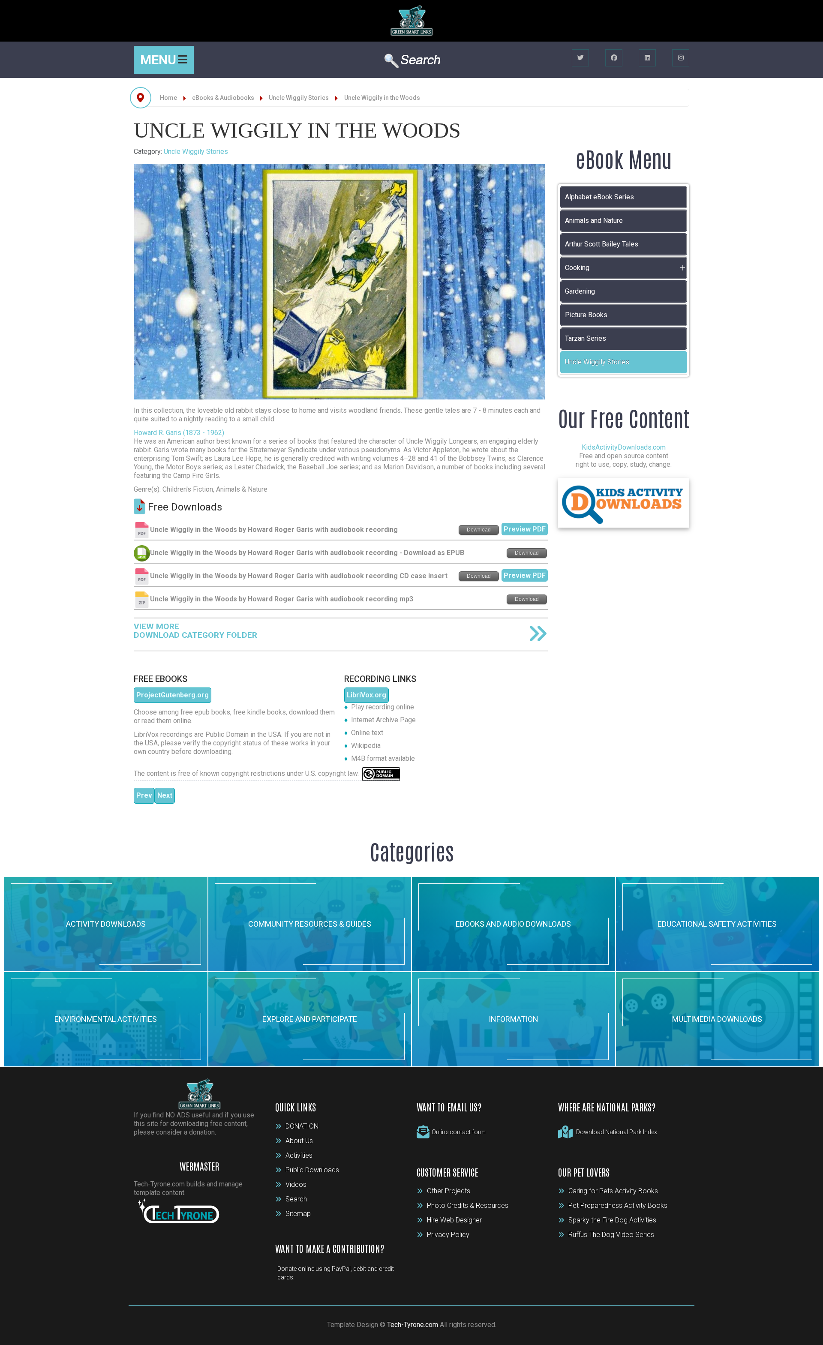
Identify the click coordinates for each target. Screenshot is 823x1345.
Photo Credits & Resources (467, 1205)
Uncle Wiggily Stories (196, 151)
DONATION (301, 1126)
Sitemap (298, 1214)
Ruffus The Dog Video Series (611, 1235)
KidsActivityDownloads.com (624, 447)
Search (296, 1199)
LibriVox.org (366, 695)
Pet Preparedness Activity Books (617, 1205)
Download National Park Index (616, 1132)
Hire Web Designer (454, 1220)
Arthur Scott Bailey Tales (601, 244)
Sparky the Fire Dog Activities (612, 1220)
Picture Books (586, 315)
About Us (299, 1141)
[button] (682, 268)
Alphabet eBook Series (599, 197)
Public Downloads (312, 1170)
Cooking (577, 268)
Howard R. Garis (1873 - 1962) (179, 433)
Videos (295, 1184)
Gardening (580, 291)
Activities (298, 1155)
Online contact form (459, 1132)
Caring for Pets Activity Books (613, 1191)
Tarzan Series (585, 338)
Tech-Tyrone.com (412, 1325)
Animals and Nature (594, 220)
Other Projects (448, 1191)
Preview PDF (525, 529)
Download (479, 530)
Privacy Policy (448, 1235)
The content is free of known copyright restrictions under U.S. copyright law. (248, 773)
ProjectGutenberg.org (172, 695)
